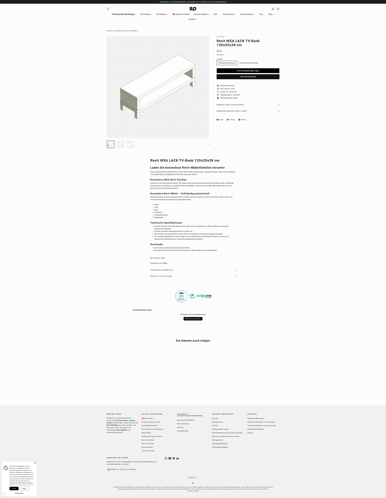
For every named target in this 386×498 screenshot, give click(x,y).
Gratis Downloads (148, 451)
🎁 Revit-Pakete (147, 418)
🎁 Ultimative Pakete (181, 14)
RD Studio (221, 36)
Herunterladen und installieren (232, 111)
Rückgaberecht (217, 440)
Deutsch (192, 477)
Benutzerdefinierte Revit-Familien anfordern (227, 433)
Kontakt (192, 19)
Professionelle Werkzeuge (123, 14)
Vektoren (180, 427)
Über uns (215, 418)
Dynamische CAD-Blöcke (185, 420)
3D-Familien (145, 14)
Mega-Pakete (146, 433)
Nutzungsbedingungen (220, 443)
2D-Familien (161, 14)
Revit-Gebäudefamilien (150, 425)
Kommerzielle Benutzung (248, 63)
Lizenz (219, 59)
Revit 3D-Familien (148, 440)
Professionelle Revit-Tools (151, 422)
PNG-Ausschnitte (183, 424)
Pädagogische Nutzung (227, 63)
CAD (215, 14)
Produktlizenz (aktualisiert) (230, 105)
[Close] (35, 463)
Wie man (215, 425)
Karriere (250, 433)
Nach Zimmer (229, 14)
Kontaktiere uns (217, 422)
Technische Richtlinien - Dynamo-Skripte (261, 425)
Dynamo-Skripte (201, 14)
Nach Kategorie (247, 14)
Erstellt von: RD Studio (161, 276)
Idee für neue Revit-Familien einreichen (226, 436)
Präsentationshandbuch (255, 429)
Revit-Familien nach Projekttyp (152, 429)
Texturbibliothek (182, 431)
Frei (261, 14)
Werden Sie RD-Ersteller (255, 418)
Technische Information (161, 270)
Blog (270, 14)
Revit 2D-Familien (148, 443)
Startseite (109, 31)
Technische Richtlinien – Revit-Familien (261, 422)
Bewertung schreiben (193, 319)
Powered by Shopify (193, 491)
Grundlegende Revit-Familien (152, 436)
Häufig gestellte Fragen (220, 429)
